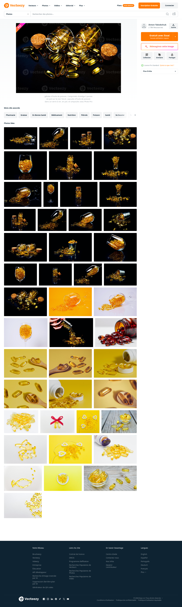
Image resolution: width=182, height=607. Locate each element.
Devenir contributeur (111, 566)
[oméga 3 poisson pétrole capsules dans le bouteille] (115, 363)
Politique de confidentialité (126, 600)
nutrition (72, 115)
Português (145, 561)
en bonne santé (39, 115)
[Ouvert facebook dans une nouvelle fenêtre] (44, 599)
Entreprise (37, 565)
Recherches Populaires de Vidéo (80, 577)
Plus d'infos (147, 71)
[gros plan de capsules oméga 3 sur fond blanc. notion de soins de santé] (21, 421)
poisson (96, 115)
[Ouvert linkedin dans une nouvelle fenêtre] (52, 599)
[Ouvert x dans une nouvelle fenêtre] (64, 599)
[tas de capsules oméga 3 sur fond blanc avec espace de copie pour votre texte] (23, 505)
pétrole (84, 115)
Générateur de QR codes (43, 587)
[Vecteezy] (14, 5)
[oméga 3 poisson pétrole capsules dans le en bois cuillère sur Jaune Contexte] (70, 363)
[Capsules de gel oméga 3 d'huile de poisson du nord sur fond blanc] (115, 449)
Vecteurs (32, 5)
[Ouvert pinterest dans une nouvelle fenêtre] (56, 599)
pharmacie (10, 115)
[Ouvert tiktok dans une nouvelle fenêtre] (60, 599)
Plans (119, 5)
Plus (81, 5)
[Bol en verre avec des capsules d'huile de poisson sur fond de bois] (119, 421)
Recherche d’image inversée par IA (44, 577)
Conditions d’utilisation (105, 600)
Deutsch (144, 565)
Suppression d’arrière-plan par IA (44, 582)
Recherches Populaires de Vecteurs (80, 566)
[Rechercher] (167, 13)
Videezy (36, 561)
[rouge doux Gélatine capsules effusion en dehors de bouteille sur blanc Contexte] (116, 332)
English (144, 554)
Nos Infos (110, 561)
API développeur (39, 572)
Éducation (37, 568)
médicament (56, 115)
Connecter (169, 5)
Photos (45, 5)
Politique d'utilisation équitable (149, 600)
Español (144, 558)
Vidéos (57, 5)
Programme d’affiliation (79, 561)
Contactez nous (112, 558)
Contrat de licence (76, 554)
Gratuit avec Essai (159, 36)
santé (107, 115)
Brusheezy (37, 554)
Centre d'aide (111, 554)
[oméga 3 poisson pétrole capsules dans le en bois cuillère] (25, 363)
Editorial (69, 5)
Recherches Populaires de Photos (80, 572)
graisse (24, 115)
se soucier (120, 115)
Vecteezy (36, 558)
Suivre (173, 27)
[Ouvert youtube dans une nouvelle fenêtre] (68, 599)
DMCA (71, 558)
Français (144, 568)
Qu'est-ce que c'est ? (167, 65)
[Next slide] (133, 115)
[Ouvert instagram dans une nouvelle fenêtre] (48, 599)
